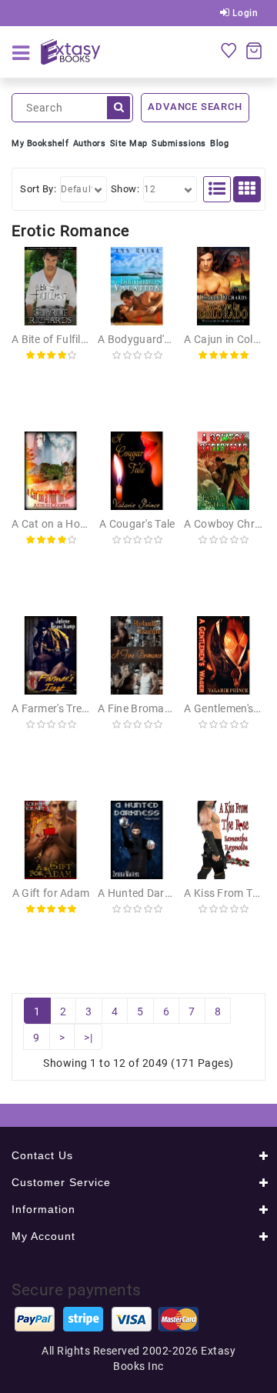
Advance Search (195, 106)
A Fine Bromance (140, 708)
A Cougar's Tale (137, 524)
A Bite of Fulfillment (60, 339)
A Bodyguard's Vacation (157, 339)
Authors (89, 143)
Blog (219, 143)
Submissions (179, 143)
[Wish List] (228, 50)
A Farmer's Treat (52, 708)
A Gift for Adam (51, 893)
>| (88, 1037)
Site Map (129, 143)
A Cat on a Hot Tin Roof (70, 524)
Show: (125, 189)
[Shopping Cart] (254, 50)
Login (243, 13)
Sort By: (38, 189)
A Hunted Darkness (145, 893)
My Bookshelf (40, 143)
